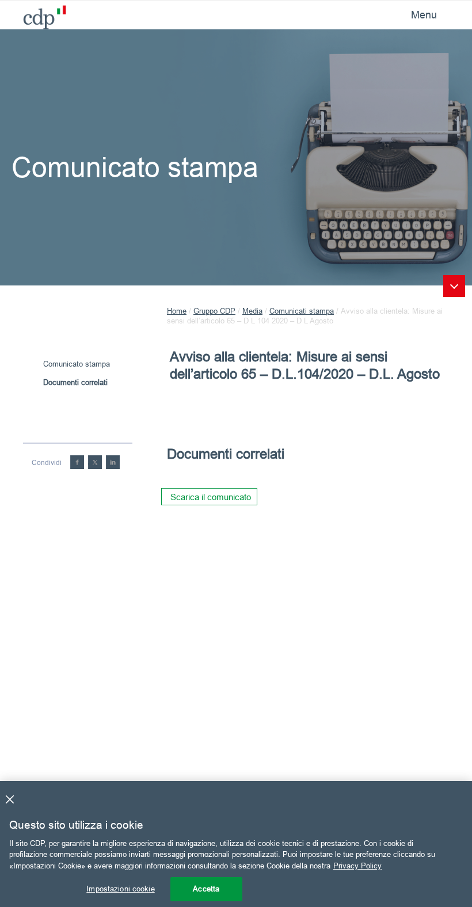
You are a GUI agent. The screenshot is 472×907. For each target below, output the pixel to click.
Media (252, 310)
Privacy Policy (357, 865)
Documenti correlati (75, 382)
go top (454, 286)
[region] (236, 844)
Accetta (206, 888)
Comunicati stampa (301, 310)
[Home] (40, 14)
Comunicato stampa (76, 363)
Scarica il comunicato (210, 497)
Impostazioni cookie (120, 888)
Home (176, 310)
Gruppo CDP (214, 310)
